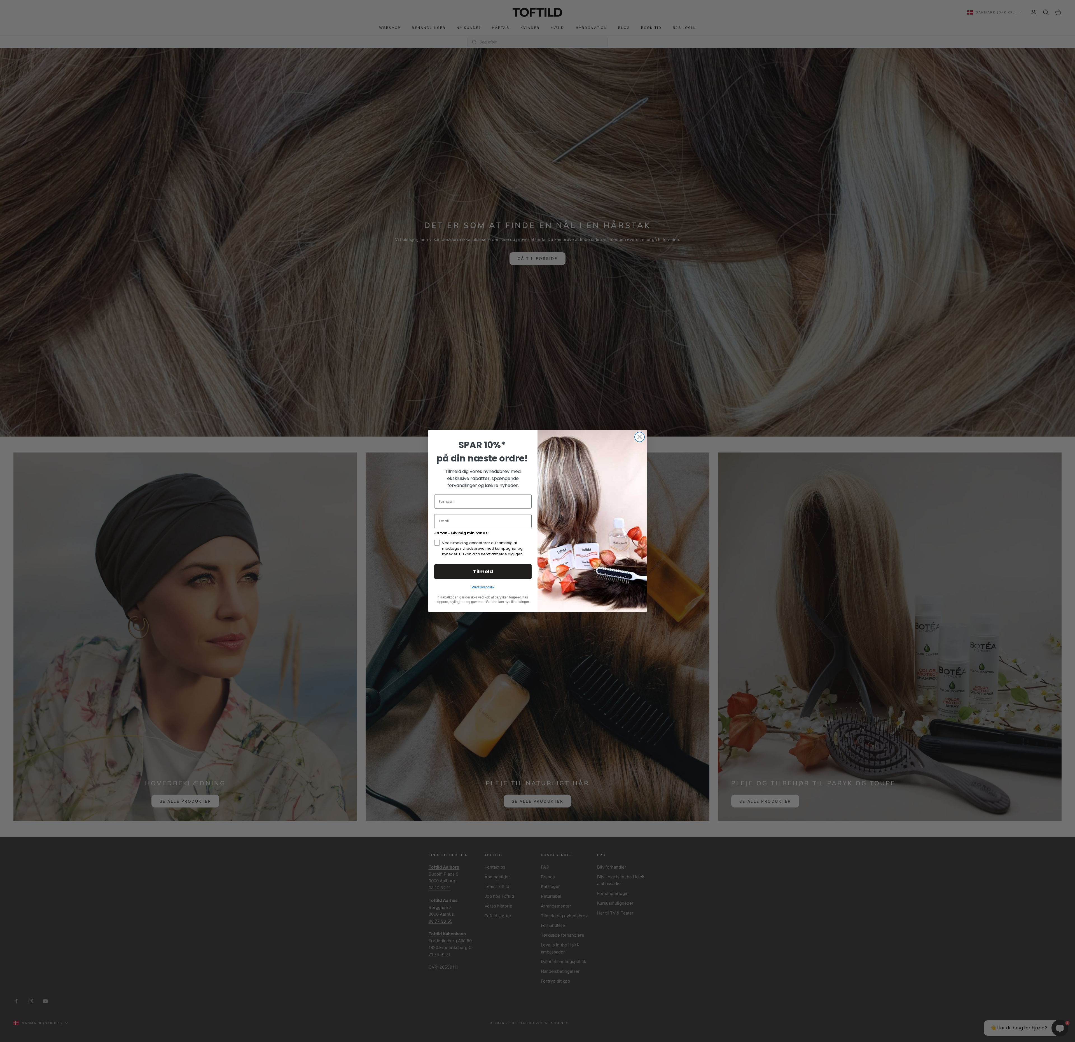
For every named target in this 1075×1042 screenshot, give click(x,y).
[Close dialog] (639, 437)
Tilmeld (483, 571)
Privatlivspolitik (483, 587)
